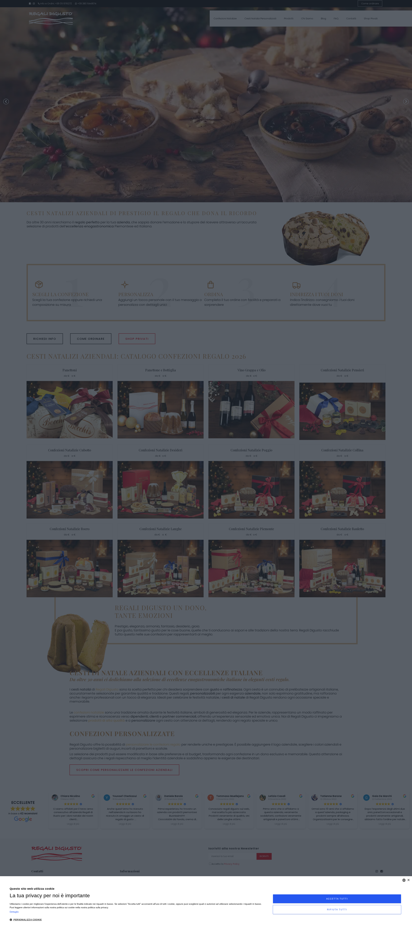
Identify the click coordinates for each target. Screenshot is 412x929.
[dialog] (206, 902)
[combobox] (404, 880)
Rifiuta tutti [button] (337, 909)
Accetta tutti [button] (337, 898)
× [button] (408, 880)
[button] (137, 920)
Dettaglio (14, 911)
